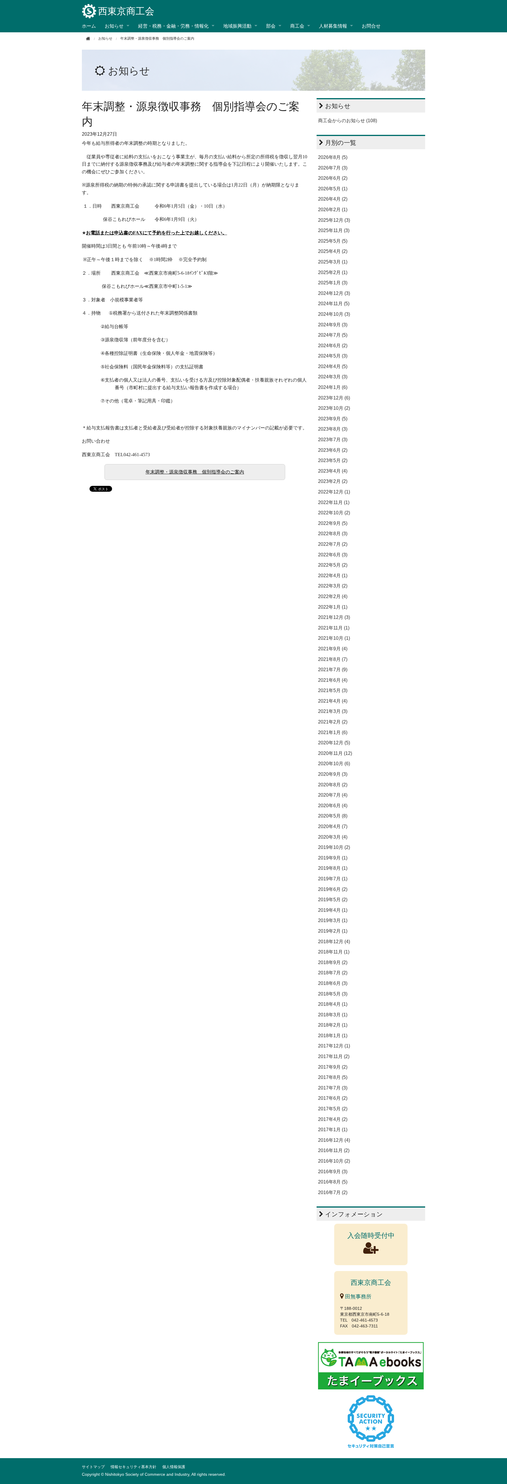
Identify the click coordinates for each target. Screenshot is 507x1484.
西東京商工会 (126, 11)
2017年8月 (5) (332, 1077)
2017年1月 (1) (332, 1129)
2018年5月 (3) (332, 993)
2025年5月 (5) (332, 241)
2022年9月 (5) (332, 523)
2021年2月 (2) (332, 721)
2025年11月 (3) (333, 230)
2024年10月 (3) (334, 314)
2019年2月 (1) (332, 931)
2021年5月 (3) (332, 690)
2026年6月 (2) (332, 178)
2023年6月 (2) (332, 450)
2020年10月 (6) (334, 763)
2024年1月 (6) (332, 387)
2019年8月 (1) (332, 868)
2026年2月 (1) (332, 209)
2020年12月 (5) (334, 742)
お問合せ (371, 25)
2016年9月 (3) (332, 1171)
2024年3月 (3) (332, 376)
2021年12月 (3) (334, 617)
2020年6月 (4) (332, 805)
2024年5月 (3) (332, 355)
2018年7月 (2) (332, 972)
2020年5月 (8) (332, 815)
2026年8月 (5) (332, 157)
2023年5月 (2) (332, 460)
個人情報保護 (173, 1467)
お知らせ (129, 70)
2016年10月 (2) (334, 1161)
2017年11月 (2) (333, 1056)
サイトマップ (93, 1467)
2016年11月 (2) (333, 1150)
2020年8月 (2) (332, 784)
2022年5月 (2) (332, 565)
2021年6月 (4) (332, 680)
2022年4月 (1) (332, 575)
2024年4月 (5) (332, 366)
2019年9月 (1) (332, 857)
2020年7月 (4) (332, 795)
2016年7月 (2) (332, 1192)
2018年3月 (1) (332, 1014)
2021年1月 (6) (332, 732)
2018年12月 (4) (334, 941)
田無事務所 (357, 1297)
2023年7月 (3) (332, 439)
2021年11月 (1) (333, 627)
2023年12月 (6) (334, 397)
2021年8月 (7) (332, 659)
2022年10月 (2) (334, 512)
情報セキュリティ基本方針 (133, 1467)
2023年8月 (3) (332, 429)
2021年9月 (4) (332, 648)
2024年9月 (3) (332, 324)
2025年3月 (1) (332, 261)
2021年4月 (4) (332, 701)
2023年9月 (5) (332, 418)
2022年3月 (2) (332, 585)
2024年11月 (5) (333, 303)
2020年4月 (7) (332, 826)
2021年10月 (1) (334, 638)
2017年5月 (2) (332, 1108)
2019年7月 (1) (332, 878)
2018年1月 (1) (332, 1035)
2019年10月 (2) (334, 847)
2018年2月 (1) (332, 1025)
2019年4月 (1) (332, 910)
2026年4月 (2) (332, 199)
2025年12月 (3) (334, 220)
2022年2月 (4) (332, 596)
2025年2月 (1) (332, 272)
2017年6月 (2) (332, 1098)
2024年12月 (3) (334, 293)
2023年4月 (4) (332, 471)
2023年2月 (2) (332, 481)
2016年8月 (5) (332, 1181)
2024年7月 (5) (332, 335)
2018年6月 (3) (332, 983)
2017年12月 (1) (334, 1045)
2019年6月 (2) (332, 889)
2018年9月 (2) (332, 962)
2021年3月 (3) (332, 711)
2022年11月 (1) (333, 502)
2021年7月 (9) (332, 669)
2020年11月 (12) (335, 753)
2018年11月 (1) (333, 951)
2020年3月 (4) (332, 837)
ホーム (89, 25)
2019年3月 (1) (332, 920)
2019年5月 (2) (332, 899)
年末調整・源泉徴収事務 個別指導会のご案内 (195, 471)
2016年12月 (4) (334, 1140)
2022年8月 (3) (332, 533)
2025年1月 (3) (332, 282)
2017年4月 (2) (332, 1119)
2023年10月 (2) (334, 408)
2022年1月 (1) (332, 607)
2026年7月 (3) (332, 167)
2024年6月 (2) (332, 345)
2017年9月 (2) (332, 1067)
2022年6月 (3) (332, 554)
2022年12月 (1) (334, 491)
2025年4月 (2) (332, 251)
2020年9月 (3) (332, 774)
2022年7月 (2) (332, 544)
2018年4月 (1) (332, 1004)
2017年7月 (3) (332, 1087)
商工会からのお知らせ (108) (347, 120)
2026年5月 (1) (332, 188)
